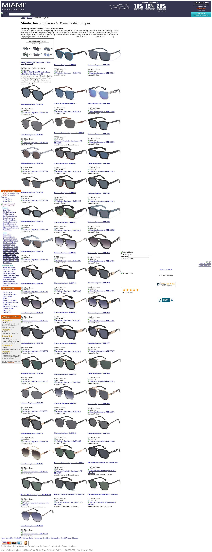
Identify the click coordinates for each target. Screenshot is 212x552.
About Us (6, 310)
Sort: (97, 37)
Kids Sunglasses (8, 279)
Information (55, 538)
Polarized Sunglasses (10, 226)
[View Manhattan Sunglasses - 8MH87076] (67, 351)
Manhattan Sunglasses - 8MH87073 (99, 313)
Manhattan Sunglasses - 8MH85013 (99, 163)
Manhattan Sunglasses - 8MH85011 (65, 163)
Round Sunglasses (9, 224)
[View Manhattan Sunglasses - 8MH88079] (34, 441)
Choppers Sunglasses (10, 241)
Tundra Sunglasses (9, 255)
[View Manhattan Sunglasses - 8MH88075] (101, 412)
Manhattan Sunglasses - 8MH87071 (32, 313)
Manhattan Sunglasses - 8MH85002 (99, 134)
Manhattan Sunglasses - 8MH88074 (65, 403)
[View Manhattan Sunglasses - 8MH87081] (34, 381)
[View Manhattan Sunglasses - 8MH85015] (101, 73)
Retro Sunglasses (9, 218)
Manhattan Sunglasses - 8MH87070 (99, 283)
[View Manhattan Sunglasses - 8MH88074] (67, 412)
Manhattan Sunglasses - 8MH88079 (32, 433)
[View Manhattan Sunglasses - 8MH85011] (67, 172)
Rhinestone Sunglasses (11, 228)
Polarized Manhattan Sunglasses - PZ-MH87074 (69, 463)
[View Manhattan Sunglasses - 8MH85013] (101, 171)
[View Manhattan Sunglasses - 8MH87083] (67, 382)
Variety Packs (7, 199)
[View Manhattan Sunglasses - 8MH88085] (34, 472)
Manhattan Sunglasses (11, 257)
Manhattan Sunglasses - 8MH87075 (32, 343)
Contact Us (7, 312)
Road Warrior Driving (10, 251)
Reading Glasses (9, 281)
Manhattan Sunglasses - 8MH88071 (32, 403)
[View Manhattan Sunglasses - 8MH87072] (67, 321)
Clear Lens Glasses (9, 277)
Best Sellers (7, 210)
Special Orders (66, 538)
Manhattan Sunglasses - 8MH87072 (65, 312)
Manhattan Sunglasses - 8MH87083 (65, 374)
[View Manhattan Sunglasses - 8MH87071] (34, 321)
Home (23, 18)
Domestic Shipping (9, 300)
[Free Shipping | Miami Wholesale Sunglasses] (201, 6)
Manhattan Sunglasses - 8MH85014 (32, 192)
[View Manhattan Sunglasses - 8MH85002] (101, 142)
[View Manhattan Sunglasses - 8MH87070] (101, 291)
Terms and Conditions (42, 538)
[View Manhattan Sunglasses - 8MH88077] (34, 534)
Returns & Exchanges (10, 306)
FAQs (5, 298)
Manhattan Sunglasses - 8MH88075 (99, 404)
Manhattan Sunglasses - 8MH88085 (32, 464)
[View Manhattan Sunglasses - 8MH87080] (101, 112)
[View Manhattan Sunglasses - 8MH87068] (67, 291)
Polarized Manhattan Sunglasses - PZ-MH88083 (103, 494)
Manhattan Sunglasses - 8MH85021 (65, 222)
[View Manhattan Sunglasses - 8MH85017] (67, 201)
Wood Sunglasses (9, 267)
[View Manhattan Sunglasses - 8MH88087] (34, 143)
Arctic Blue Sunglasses (11, 253)
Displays (6, 285)
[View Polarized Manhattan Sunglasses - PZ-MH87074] (70, 473)
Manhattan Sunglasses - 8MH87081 (32, 373)
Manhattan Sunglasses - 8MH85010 (32, 163)
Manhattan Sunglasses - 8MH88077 (32, 526)
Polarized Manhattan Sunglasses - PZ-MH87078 (103, 462)
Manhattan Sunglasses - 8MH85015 (99, 65)
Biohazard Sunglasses (10, 247)
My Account (7, 292)
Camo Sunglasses (9, 273)
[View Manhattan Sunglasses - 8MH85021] (67, 230)
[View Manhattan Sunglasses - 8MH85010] (34, 171)
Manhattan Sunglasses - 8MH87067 (32, 283)
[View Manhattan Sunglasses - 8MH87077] (101, 351)
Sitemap (75, 538)
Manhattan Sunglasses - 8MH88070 (99, 373)
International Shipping (11, 302)
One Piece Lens (8, 271)
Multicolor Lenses (9, 269)
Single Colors (7, 201)
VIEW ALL (7, 230)
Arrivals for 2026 (11, 193)
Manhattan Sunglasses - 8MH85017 (65, 193)
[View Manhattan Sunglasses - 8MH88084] (101, 441)
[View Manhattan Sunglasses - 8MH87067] (34, 292)
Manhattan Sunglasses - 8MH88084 (99, 433)
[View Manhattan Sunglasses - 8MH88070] (101, 381)
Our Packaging (8, 308)
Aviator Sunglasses (9, 220)
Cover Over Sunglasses (11, 275)
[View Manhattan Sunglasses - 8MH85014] (34, 200)
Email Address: (126, 254)
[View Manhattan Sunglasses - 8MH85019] (67, 73)
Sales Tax (6, 304)
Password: (124, 256)
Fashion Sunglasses (10, 216)
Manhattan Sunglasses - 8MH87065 (99, 253)
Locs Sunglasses (9, 237)
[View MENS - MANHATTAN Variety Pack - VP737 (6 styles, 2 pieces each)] (37, 74)
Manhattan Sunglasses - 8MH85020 (32, 221)
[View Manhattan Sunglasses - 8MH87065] (101, 261)
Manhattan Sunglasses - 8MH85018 (99, 193)
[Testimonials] (11, 363)
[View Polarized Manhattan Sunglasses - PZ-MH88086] (70, 143)
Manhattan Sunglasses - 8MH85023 (32, 251)
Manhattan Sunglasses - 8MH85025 (65, 103)
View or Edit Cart (166, 269)
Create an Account (9, 294)
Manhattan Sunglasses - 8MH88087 (32, 135)
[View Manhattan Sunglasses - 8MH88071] (34, 411)
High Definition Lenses (11, 261)
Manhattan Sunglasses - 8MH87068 (65, 283)
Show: (78, 37)
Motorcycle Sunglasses (11, 259)
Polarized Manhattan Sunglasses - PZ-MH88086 (69, 133)
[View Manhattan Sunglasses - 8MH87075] (34, 351)
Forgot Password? (205, 266)
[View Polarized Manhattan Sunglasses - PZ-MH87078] (104, 473)
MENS (29, 18)
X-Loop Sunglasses (10, 239)
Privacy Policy (28, 538)
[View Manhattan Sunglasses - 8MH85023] (34, 260)
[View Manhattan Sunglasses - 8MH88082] (67, 441)
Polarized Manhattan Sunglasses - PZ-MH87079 (36, 495)
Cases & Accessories (10, 283)
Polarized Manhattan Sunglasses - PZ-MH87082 (69, 494)
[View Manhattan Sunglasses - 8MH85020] (34, 229)
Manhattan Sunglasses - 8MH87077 (99, 343)
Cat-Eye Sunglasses (10, 222)
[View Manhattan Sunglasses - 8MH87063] (67, 261)
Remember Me (128, 259)
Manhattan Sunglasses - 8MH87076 (65, 343)
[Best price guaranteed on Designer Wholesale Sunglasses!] (135, 6)
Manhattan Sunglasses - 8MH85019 (65, 65)
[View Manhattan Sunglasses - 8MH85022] (101, 230)
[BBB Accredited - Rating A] (166, 302)
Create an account (205, 264)
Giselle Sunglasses (9, 212)
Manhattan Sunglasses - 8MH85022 (99, 222)
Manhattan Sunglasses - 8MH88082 (65, 433)
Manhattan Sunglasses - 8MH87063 (65, 253)
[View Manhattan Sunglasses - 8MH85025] (67, 112)
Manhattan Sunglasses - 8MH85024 (32, 104)
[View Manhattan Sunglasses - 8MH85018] (101, 201)
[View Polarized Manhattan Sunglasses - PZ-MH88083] (104, 504)
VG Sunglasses (8, 214)
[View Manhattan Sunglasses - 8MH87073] (101, 321)
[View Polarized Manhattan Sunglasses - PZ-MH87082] (70, 504)
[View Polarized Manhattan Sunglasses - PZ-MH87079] (37, 505)
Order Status (7, 296)
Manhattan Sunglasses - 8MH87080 (99, 103)
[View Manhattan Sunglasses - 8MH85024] (34, 113)
